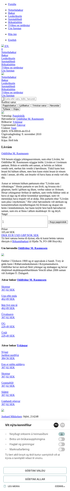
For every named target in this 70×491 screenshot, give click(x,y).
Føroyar (21, 125)
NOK (30, 235)
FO (56, 425)
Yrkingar (17, 121)
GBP (24, 235)
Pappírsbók (19, 115)
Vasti (13, 128)
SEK (36, 235)
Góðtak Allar (35, 479)
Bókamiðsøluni (20, 241)
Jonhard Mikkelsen (11, 416)
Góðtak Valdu (35, 470)
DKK (4, 235)
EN (62, 425)
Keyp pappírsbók (58, 222)
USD (17, 235)
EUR (11, 235)
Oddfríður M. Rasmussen (30, 118)
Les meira (14, 486)
